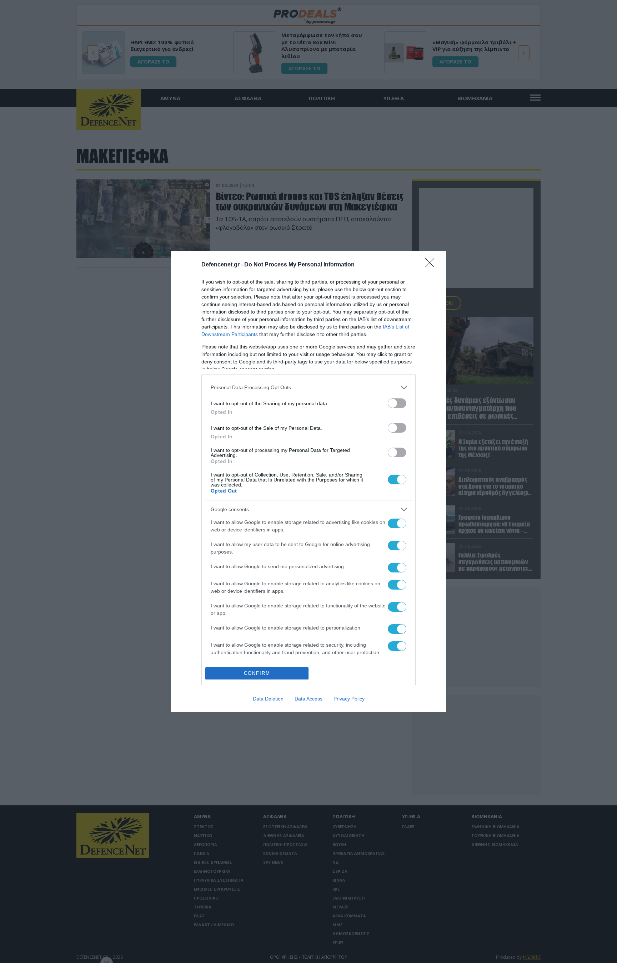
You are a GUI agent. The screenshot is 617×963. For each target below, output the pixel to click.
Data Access (308, 699)
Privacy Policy (349, 699)
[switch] (397, 403)
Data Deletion (268, 699)
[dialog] (308, 481)
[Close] (432, 265)
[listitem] (308, 387)
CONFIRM (257, 673)
